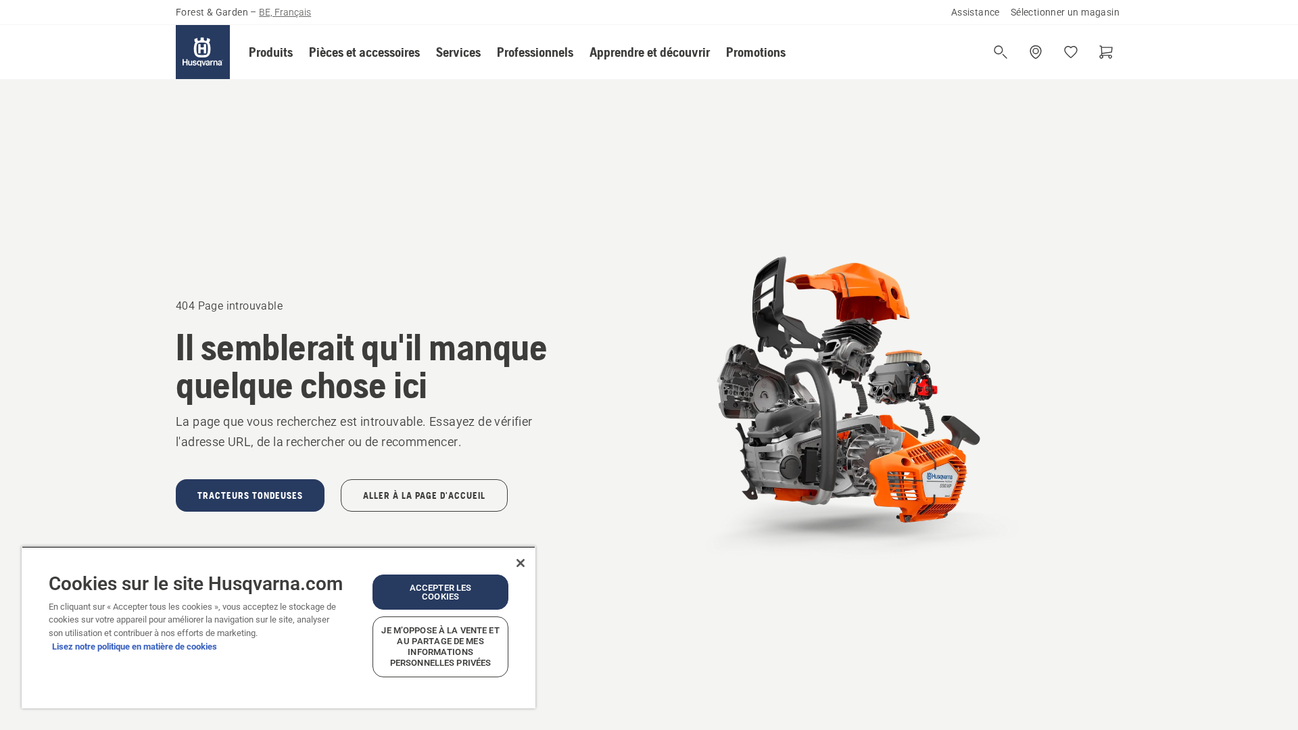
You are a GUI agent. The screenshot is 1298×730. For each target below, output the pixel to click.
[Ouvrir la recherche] (1000, 52)
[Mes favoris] (1071, 52)
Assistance (975, 12)
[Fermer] (520, 563)
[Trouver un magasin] (1035, 52)
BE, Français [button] (285, 12)
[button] (271, 52)
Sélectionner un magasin (1065, 12)
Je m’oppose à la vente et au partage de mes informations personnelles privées (440, 646)
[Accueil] (203, 52)
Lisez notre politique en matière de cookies (134, 646)
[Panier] (1106, 52)
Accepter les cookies (441, 592)
